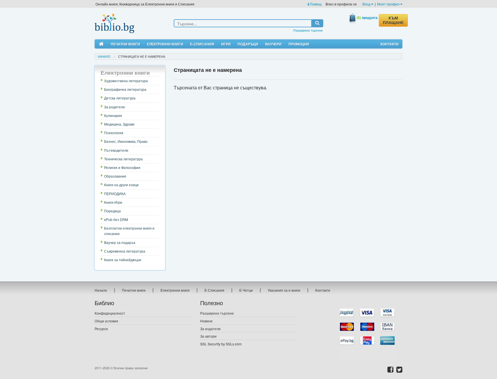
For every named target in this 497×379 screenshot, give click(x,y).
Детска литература (119, 97)
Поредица (112, 210)
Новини (206, 320)
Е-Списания (202, 44)
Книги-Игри (113, 202)
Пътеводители (116, 150)
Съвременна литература (124, 251)
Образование (115, 176)
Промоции (298, 44)
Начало (104, 56)
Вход (366, 3)
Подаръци (248, 44)
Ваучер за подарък (119, 242)
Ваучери (273, 44)
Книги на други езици (121, 184)
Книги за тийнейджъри (122, 259)
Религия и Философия (122, 167)
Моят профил (388, 3)
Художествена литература (126, 80)
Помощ (315, 3)
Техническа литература (123, 158)
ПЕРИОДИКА (115, 193)
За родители (114, 106)
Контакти (390, 44)
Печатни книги (125, 44)
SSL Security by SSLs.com (221, 343)
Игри (226, 44)
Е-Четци (246, 290)
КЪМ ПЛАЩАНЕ (393, 20)
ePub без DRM (116, 219)
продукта (367, 17)
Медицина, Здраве (119, 124)
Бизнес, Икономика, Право (126, 141)
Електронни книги (165, 44)
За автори (208, 336)
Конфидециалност (110, 313)
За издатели (210, 328)
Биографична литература (125, 89)
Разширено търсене (308, 30)
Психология (113, 132)
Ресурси (101, 328)
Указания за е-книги (284, 290)
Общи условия (106, 320)
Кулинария (113, 115)
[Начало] (101, 44)
